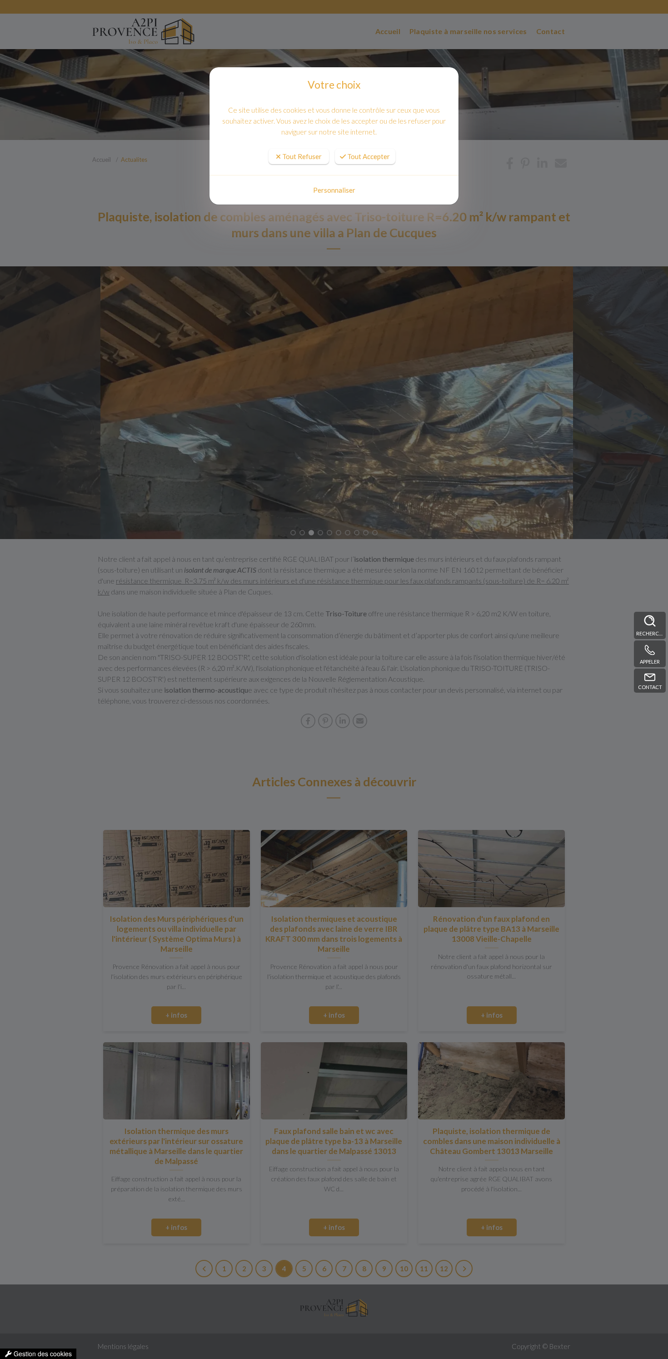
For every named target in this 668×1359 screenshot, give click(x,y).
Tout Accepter (368, 156)
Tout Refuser (301, 156)
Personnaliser (334, 190)
